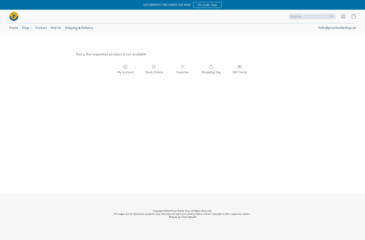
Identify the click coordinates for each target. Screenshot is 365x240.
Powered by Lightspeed (182, 230)
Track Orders (154, 72)
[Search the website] (332, 16)
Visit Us (56, 28)
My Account (125, 72)
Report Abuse (182, 223)
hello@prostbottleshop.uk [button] (337, 28)
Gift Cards (239, 72)
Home (13, 28)
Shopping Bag (211, 72)
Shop (26, 28)
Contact (41, 28)
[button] (207, 5)
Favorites (182, 72)
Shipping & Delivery (79, 28)
